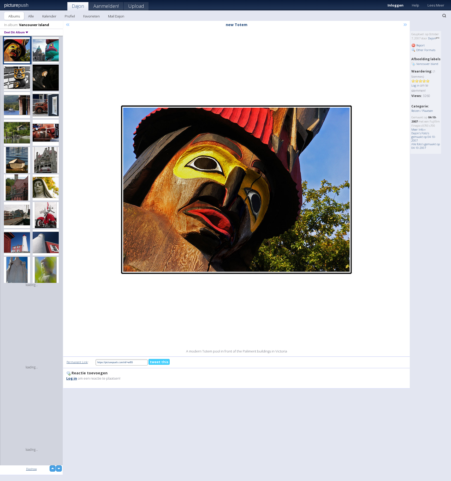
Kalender (49, 16)
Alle (31, 16)
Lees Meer (436, 5)
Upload (136, 6)
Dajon (78, 6)
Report (420, 45)
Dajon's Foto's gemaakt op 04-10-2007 (423, 136)
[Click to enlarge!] (236, 190)
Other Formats (425, 50)
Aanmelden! (106, 6)
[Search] (444, 15)
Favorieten (91, 16)
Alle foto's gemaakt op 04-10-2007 (425, 146)
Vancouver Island (427, 64)
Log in (415, 85)
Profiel (70, 16)
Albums (14, 16)
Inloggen (395, 5)
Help (415, 5)
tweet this (159, 362)
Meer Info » (418, 129)
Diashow (31, 469)
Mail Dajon (116, 16)
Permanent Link (77, 362)
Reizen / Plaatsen (422, 111)
